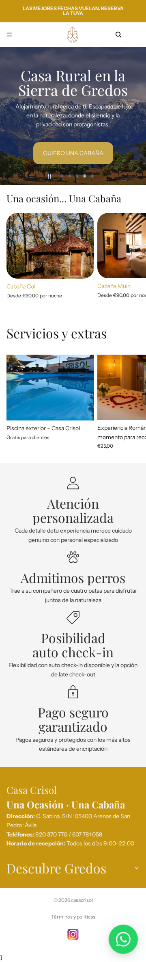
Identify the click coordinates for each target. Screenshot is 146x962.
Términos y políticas (73, 917)
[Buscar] (118, 34)
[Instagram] (73, 934)
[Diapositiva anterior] (13, 116)
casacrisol (82, 900)
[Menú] (9, 34)
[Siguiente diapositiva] (133, 116)
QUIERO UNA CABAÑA (73, 153)
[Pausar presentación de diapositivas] (49, 176)
